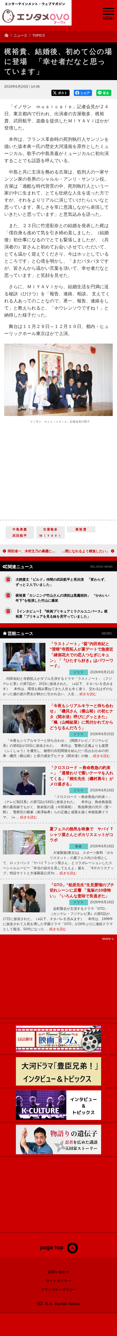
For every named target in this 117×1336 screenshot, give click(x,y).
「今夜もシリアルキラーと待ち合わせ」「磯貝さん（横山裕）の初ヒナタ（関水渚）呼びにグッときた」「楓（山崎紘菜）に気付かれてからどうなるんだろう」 (81, 716)
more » (108, 939)
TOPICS (38, 35)
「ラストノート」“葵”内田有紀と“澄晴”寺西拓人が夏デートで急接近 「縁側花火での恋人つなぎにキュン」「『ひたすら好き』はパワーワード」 (81, 654)
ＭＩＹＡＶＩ (50, 535)
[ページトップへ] (58, 1252)
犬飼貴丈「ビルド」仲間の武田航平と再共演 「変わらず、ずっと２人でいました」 (62, 582)
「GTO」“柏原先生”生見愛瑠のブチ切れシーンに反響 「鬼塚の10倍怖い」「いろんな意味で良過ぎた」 (82, 890)
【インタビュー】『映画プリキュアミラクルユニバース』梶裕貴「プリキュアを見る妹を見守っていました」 (62, 613)
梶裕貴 (81, 529)
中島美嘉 (20, 529)
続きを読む (88, 694)
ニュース (20, 35)
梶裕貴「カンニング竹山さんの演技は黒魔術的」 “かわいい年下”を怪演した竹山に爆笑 (62, 598)
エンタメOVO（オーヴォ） (36, 16)
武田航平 (20, 535)
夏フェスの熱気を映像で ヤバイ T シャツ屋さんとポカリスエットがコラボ (81, 834)
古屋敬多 (50, 529)
